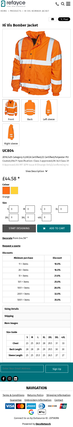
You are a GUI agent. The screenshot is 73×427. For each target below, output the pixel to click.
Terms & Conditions (13, 395)
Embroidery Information (38, 400)
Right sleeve (11, 143)
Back (30, 119)
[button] (63, 4)
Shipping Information (58, 395)
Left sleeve (49, 119)
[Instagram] (9, 378)
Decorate (7, 238)
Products (16, 11)
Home (4, 11)
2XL (7, 217)
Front (11, 119)
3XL (23, 217)
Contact (58, 400)
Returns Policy (35, 395)
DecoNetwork (43, 423)
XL (57, 209)
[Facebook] (3, 378)
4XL (40, 217)
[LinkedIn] (15, 378)
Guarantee (16, 400)
